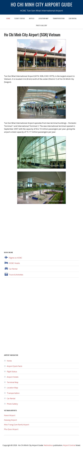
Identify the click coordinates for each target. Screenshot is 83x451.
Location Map (12, 388)
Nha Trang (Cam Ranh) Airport (16, 424)
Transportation (13, 393)
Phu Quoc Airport (11, 429)
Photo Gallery (12, 404)
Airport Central (69, 445)
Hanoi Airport (9, 415)
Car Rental (13, 269)
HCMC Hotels (14, 263)
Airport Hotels (12, 377)
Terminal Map (12, 382)
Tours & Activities (16, 275)
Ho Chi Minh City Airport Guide (41, 4)
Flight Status (12, 371)
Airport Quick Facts (14, 366)
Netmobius (48, 445)
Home (9, 361)
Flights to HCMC (15, 258)
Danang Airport (10, 420)
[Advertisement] (41, 226)
